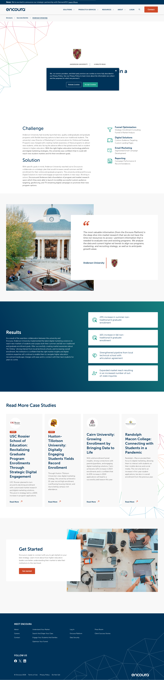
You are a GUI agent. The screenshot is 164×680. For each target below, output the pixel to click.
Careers (17, 633)
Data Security (74, 637)
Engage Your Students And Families (44, 637)
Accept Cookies (90, 84)
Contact (151, 9)
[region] (83, 79)
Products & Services (87, 9)
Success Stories (22, 18)
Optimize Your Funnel (40, 641)
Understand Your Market (41, 629)
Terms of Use (33, 675)
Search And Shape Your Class (42, 633)
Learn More (73, 2)
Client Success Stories (102, 633)
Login (131, 9)
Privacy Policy (45, 675)
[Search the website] (139, 9)
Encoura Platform (76, 633)
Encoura (9, 18)
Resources (106, 9)
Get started (27, 571)
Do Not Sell (56, 675)
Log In (72, 629)
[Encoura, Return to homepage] (16, 9)
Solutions (67, 9)
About (120, 9)
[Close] (115, 70)
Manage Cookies (74, 84)
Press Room (99, 629)
